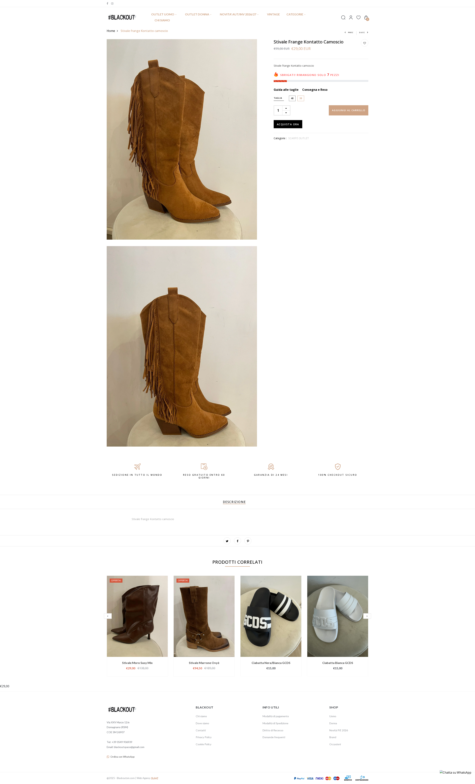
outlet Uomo (162, 14)
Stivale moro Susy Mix (137, 662)
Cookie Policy (203, 744)
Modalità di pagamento (276, 716)
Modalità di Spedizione (275, 723)
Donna (333, 723)
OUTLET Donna (197, 14)
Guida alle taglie (286, 90)
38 (300, 98)
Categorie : (280, 138)
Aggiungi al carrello (348, 110)
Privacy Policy (204, 737)
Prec (350, 32)
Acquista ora (288, 124)
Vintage (273, 14)
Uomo (332, 716)
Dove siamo (202, 723)
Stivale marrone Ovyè (204, 662)
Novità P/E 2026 (338, 730)
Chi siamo (162, 20)
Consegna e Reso (314, 90)
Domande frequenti (274, 737)
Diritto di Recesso (273, 730)
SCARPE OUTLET (298, 138)
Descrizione (234, 502)
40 (292, 98)
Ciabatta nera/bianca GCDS (271, 662)
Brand (332, 737)
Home (111, 31)
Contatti (201, 730)
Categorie (294, 14)
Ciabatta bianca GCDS (337, 662)
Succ (362, 32)
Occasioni (335, 744)
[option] (137, 626)
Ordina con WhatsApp (122, 756)
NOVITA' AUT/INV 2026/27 (238, 14)
